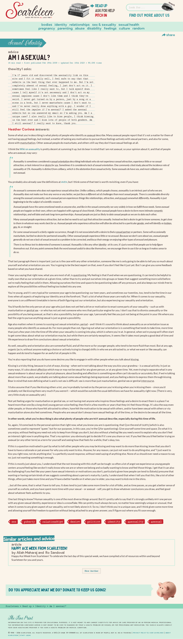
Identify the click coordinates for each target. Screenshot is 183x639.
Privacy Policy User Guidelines (148, 632)
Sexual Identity (25, 43)
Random (139, 28)
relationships (52, 521)
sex (13, 521)
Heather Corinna (21, 129)
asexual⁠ (91, 135)
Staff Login (25, 635)
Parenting (65, 28)
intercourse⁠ (147, 380)
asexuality (135, 521)
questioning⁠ (79, 275)
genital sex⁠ (32, 310)
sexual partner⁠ (123, 231)
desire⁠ (48, 165)
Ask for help (105, 10)
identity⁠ (103, 244)
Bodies (46, 24)
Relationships (79, 24)
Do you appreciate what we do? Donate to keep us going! (57, 589)
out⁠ (85, 219)
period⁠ (84, 324)
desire (75, 521)
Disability (94, 28)
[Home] (30, 10)
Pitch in (101, 15)
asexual (156, 521)
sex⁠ (56, 165)
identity (113, 521)
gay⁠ (15, 226)
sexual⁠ (23, 138)
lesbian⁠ (167, 223)
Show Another (91, 571)
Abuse (80, 28)
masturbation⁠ (27, 142)
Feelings (110, 28)
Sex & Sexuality (104, 24)
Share (170, 35)
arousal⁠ (123, 198)
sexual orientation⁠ (60, 161)
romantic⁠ (158, 210)
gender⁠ (140, 223)
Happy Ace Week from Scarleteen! (39, 548)
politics (93, 521)
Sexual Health (129, 24)
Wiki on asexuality (30, 149)
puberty (29, 521)
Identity (61, 24)
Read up (101, 6)
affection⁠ (42, 369)
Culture (124, 28)
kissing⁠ (135, 359)
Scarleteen (12, 606)
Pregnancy (46, 28)
